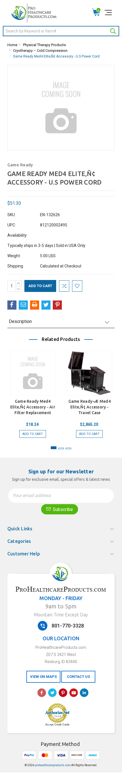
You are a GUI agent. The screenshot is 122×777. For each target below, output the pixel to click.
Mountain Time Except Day (61, 614)
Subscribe (62, 509)
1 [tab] (53, 447)
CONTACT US (78, 676)
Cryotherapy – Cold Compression (40, 50)
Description (20, 321)
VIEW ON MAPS (43, 676)
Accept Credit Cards (57, 724)
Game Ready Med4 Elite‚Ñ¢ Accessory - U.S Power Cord (56, 56)
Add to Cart (32, 434)
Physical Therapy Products (44, 45)
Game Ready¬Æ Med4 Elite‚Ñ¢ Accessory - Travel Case (89, 407)
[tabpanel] (32, 393)
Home (12, 45)
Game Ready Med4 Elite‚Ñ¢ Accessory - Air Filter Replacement (32, 407)
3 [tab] (68, 448)
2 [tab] (61, 448)
